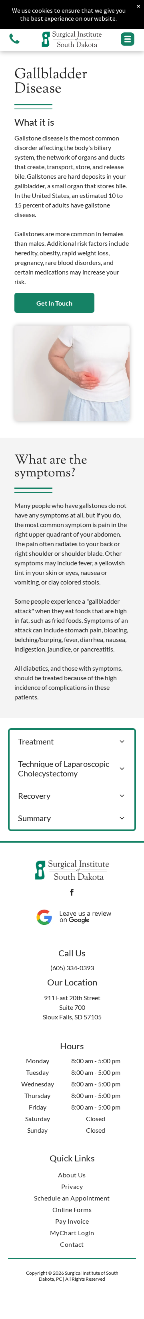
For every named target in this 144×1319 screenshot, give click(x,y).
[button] (128, 39)
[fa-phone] (14, 43)
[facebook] (72, 893)
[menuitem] (72, 1175)
